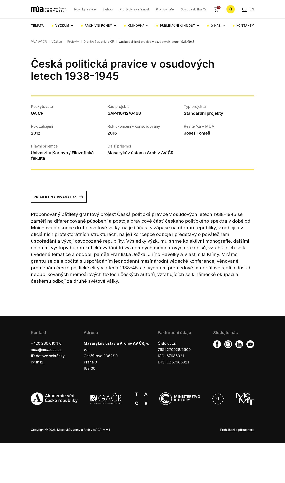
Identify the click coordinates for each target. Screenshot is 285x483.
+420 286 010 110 (46, 343)
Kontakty (245, 25)
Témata (37, 25)
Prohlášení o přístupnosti (237, 429)
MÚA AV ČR (39, 41)
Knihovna (136, 25)
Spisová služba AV (193, 9)
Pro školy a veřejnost (134, 9)
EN (252, 9)
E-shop (108, 9)
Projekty (73, 41)
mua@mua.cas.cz (46, 349)
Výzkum (62, 25)
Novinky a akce (85, 9)
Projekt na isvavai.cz (55, 197)
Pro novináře (165, 9)
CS (244, 9)
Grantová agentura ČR (99, 41)
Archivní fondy (98, 25)
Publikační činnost (177, 25)
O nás (216, 25)
